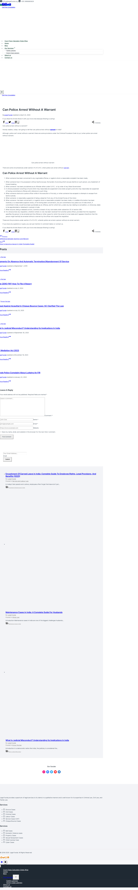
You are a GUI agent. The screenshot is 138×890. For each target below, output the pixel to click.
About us (8, 55)
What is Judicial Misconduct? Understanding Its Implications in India (37, 740)
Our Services (8, 877)
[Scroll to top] (1, 862)
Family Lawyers (11, 50)
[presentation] (46, 544)
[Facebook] (3, 5)
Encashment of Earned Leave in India (16, 487)
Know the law (5, 301)
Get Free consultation (8, 7)
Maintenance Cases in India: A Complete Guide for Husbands (34, 612)
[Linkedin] (10, 5)
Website (36, 428)
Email (35, 424)
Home (7, 43)
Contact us (8, 57)
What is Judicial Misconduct (14, 751)
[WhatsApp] (1, 5)
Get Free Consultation (8, 95)
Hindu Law (15, 617)
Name (35, 419)
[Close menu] (0, 866)
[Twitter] (8, 5)
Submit (7, 459)
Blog (6, 45)
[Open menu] (2, 92)
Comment (49, 415)
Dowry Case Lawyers (12, 53)
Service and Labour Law (20, 481)
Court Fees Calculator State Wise (16, 41)
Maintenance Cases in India (14, 623)
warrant (66, 168)
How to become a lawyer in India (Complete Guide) (17, 243)
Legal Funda (8, 115)
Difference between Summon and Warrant (14, 238)
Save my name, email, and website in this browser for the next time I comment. (29, 432)
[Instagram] (5, 5)
